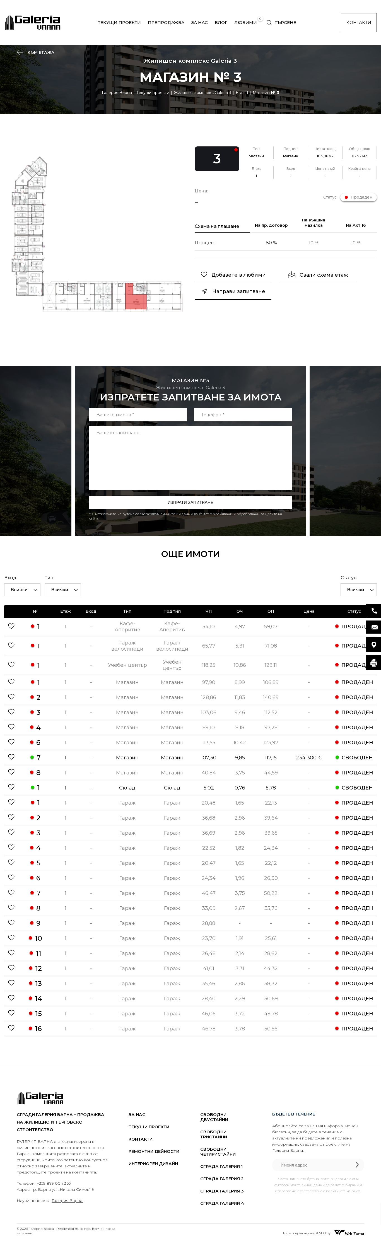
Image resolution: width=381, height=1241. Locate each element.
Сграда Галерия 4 (222, 1203)
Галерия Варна (117, 92)
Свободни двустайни (214, 1117)
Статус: (349, 577)
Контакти (358, 22)
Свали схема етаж (324, 275)
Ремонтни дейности (154, 1151)
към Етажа (40, 52)
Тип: (49, 577)
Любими (245, 22)
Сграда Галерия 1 (221, 1166)
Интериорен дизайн (153, 1163)
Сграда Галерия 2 (222, 1178)
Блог (221, 22)
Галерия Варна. (67, 1200)
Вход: (10, 577)
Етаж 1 (242, 92)
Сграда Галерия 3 (222, 1191)
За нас (199, 22)
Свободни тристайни (213, 1134)
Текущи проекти (119, 22)
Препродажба (166, 22)
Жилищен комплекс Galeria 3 (202, 92)
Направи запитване (238, 291)
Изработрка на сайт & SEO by (307, 1233)
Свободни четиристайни (218, 1151)
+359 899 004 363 (54, 1183)
